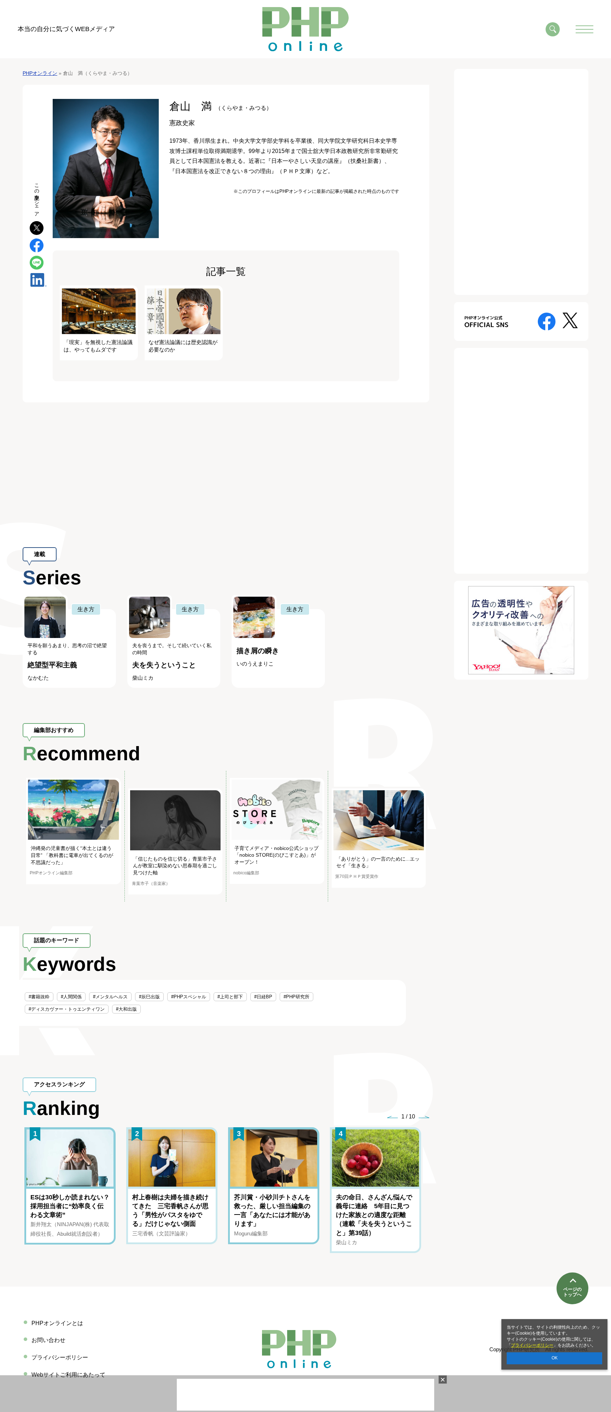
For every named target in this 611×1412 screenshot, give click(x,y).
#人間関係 (71, 996)
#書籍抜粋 (39, 996)
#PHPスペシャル (188, 996)
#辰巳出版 (149, 996)
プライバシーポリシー (532, 1345)
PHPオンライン (40, 73)
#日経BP (263, 996)
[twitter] (36, 228)
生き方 (85, 609)
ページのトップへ (572, 1292)
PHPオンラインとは (57, 1323)
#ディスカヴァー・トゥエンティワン (67, 1009)
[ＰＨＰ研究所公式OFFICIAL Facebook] (546, 321)
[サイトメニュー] (584, 29)
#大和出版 (126, 1009)
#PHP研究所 (296, 996)
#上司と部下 (230, 996)
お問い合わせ (48, 1340)
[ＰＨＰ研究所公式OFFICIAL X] (570, 320)
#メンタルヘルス (110, 996)
